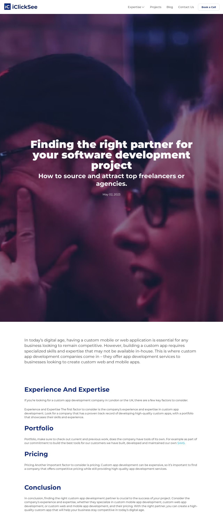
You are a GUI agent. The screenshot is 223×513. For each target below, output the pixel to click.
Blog (170, 7)
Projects (155, 7)
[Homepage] (20, 5)
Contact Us (186, 7)
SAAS (181, 443)
